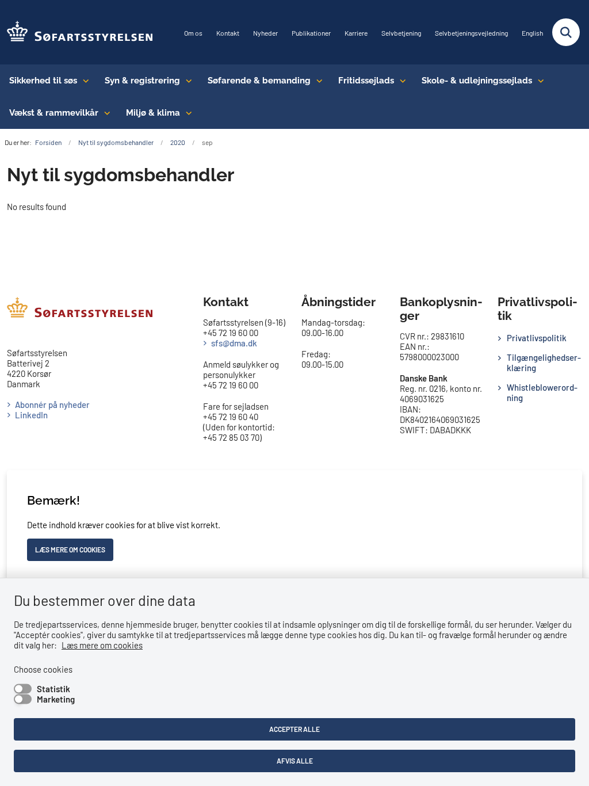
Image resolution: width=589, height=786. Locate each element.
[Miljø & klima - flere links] (186, 113)
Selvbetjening (401, 33)
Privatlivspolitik (537, 338)
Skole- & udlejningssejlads (477, 80)
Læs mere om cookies (102, 645)
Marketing (56, 699)
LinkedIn (31, 415)
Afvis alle (295, 761)
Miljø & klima (153, 113)
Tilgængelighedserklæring (544, 362)
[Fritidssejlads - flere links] (400, 80)
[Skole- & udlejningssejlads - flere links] (538, 80)
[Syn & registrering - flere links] (186, 80)
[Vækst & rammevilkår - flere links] (104, 113)
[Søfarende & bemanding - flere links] (317, 80)
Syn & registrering (142, 80)
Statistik (53, 689)
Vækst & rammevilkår (53, 113)
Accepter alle (294, 729)
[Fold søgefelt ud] (566, 32)
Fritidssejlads (366, 80)
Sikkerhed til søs (43, 80)
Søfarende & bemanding (259, 80)
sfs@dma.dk (234, 343)
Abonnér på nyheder (52, 404)
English (532, 33)
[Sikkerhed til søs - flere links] (83, 80)
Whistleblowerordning (542, 392)
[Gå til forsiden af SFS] (77, 32)
